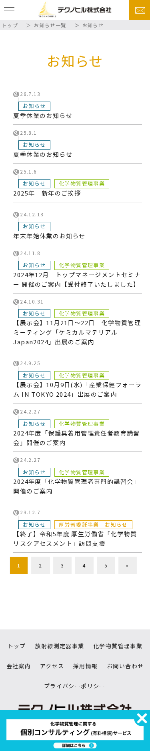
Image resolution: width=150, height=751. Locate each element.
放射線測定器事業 (59, 646)
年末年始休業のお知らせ (49, 236)
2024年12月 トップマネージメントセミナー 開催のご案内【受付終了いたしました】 (77, 279)
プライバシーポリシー (75, 686)
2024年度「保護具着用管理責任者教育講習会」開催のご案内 (76, 438)
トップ (10, 25)
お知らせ (34, 106)
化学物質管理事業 (82, 183)
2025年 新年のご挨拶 (47, 193)
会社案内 (18, 666)
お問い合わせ (125, 666)
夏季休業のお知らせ (42, 115)
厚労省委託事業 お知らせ (93, 524)
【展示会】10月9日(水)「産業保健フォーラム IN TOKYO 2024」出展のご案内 (77, 389)
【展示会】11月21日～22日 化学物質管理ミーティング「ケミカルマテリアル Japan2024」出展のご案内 (77, 332)
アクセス (52, 666)
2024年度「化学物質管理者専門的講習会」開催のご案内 (76, 486)
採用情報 (85, 666)
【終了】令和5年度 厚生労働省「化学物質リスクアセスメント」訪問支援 (75, 538)
